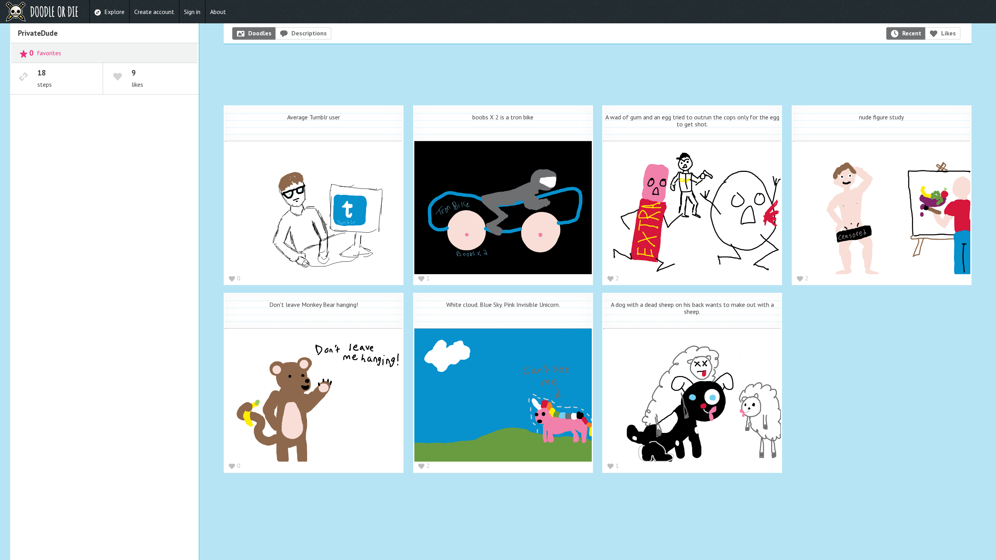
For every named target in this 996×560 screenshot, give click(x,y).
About (218, 12)
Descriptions (309, 33)
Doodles (260, 33)
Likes (948, 33)
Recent (911, 33)
